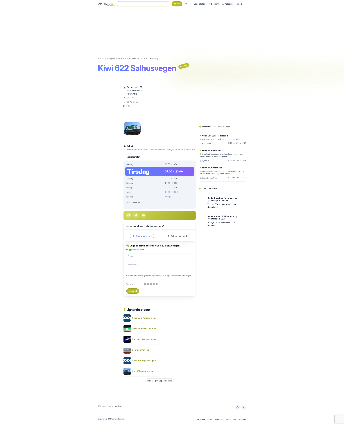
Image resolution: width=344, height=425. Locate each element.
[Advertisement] (172, 30)
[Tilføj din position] (186, 3)
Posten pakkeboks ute (160, 149)
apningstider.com (119, 419)
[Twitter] (243, 407)
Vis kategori (159, 381)
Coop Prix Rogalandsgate (144, 360)
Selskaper (242, 419)
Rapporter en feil (133, 202)
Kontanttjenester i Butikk (138, 149)
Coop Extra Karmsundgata (144, 318)
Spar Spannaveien (140, 350)
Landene (228, 419)
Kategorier (219, 419)
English (209, 419)
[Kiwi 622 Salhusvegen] (132, 128)
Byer (234, 419)
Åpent (184, 65)
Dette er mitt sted (178, 236)
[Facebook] (237, 407)
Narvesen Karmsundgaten (144, 339)
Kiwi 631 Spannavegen (142, 371)
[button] (241, 3)
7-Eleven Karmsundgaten (144, 328)
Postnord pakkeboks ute (183, 149)
